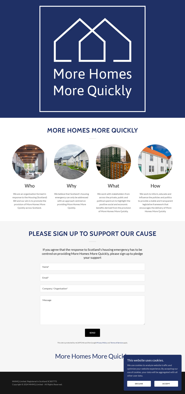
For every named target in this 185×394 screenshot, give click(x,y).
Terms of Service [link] (117, 343)
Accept (166, 384)
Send (93, 332)
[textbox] (92, 266)
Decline (139, 384)
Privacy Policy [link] (102, 343)
